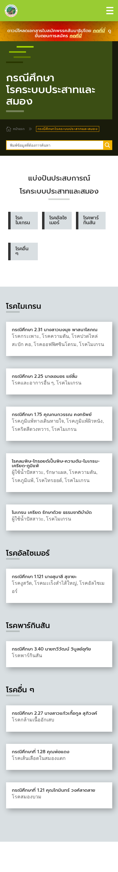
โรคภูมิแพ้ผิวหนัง (84, 421)
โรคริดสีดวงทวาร (30, 429)
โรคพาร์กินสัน (27, 655)
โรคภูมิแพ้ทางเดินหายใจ (38, 421)
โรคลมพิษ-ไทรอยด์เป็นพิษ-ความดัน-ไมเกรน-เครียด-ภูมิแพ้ (56, 463)
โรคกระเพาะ (25, 336)
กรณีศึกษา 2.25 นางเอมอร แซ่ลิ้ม (44, 376)
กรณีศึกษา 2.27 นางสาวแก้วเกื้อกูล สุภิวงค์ (54, 713)
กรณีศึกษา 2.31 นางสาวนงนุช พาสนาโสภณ (54, 329)
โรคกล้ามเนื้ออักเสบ (33, 719)
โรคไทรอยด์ (49, 480)
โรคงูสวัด (22, 583)
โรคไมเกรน (91, 344)
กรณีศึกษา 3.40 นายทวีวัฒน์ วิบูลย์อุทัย (51, 649)
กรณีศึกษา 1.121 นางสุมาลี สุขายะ (44, 576)
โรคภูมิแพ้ (23, 480)
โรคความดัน (55, 336)
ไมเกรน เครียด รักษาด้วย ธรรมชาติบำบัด (52, 512)
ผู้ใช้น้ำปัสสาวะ (28, 472)
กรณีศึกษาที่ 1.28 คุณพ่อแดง (40, 751)
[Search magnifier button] (107, 145)
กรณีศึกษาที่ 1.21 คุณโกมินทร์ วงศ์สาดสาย (53, 790)
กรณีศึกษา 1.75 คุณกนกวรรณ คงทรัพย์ (52, 414)
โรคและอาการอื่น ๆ (33, 382)
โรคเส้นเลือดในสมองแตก (39, 758)
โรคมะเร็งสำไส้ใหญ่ (55, 583)
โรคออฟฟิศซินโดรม (55, 344)
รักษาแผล (56, 472)
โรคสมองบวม (26, 796)
